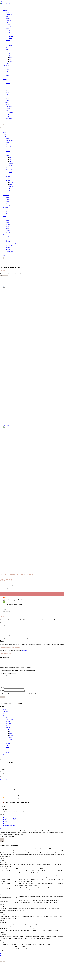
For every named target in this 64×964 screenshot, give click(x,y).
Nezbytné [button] (2, 858)
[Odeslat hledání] (15, 261)
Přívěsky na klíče (10, 245)
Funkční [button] (2, 904)
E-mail (2, 690)
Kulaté (7, 155)
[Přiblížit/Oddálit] (0, 961)
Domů (4, 132)
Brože (7, 237)
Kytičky (8, 167)
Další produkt (6, 425)
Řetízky (8, 247)
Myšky (11, 186)
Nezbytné (4, 860)
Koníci (11, 182)
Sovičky (11, 188)
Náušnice (5, 136)
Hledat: (1, 703)
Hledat (20, 703)
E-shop (5, 134)
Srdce (7, 178)
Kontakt (5, 253)
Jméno (2, 687)
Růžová (24, 606)
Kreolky (8, 151)
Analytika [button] (2, 920)
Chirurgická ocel (10, 211)
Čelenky (8, 241)
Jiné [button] (1, 940)
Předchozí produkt (8, 285)
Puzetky (20, 606)
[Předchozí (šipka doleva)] (0, 963)
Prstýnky (5, 209)
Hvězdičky (9, 146)
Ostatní (8, 193)
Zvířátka (8, 180)
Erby (7, 142)
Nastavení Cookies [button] (4, 836)
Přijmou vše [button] (11, 836)
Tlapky (11, 190)
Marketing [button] (2, 932)
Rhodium (8, 214)
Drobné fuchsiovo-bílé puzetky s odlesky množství (11, 273)
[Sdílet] (3, 961)
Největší (11, 163)
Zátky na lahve (10, 251)
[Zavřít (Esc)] (4, 961)
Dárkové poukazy (10, 239)
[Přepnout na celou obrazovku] (1, 961)
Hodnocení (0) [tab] (6, 613)
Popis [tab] (4, 609)
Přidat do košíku (4, 275)
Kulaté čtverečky (10, 153)
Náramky (5, 207)
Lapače (8, 224)
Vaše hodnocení (4, 673)
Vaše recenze (3, 684)
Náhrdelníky (6, 195)
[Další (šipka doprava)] (1, 963)
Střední (11, 159)
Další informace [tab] (6, 611)
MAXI (10, 165)
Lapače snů (9, 169)
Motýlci (11, 184)
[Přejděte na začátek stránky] (0, 828)
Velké (10, 161)
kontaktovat (24, 650)
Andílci (8, 138)
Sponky (8, 249)
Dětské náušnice (10, 140)
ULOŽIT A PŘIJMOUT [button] (5, 951)
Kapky (8, 149)
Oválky (8, 176)
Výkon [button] (1, 912)
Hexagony (8, 144)
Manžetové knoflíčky (11, 243)
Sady (4, 216)
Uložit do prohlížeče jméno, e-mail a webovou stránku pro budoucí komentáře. (19, 693)
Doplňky (5, 234)
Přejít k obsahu (3, 1)
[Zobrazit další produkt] (9, 425)
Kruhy (7, 203)
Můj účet (5, 255)
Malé (10, 157)
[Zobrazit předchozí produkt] (3, 285)
